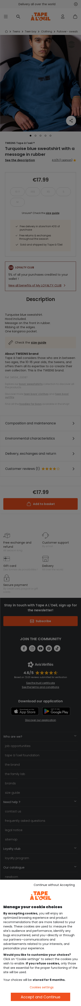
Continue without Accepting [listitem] (54, 885)
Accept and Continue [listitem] (40, 997)
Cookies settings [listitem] (42, 987)
